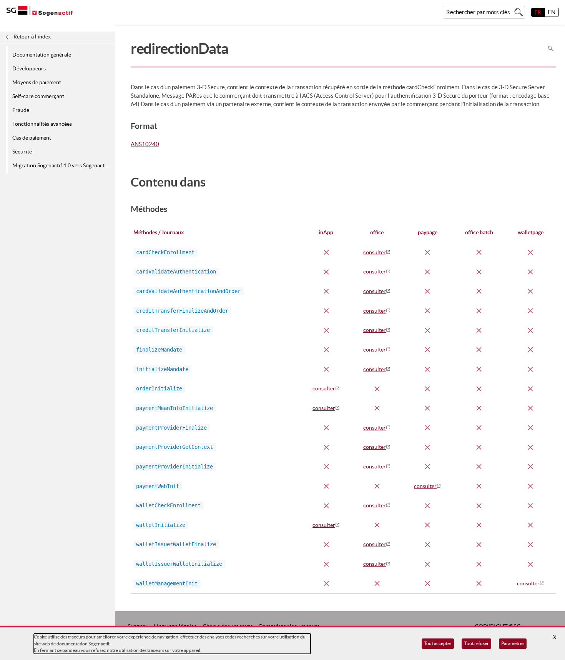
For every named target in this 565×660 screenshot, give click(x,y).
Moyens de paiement (36, 82)
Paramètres (512, 643)
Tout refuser (476, 643)
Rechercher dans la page (550, 48)
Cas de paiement (31, 138)
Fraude (20, 110)
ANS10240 (145, 144)
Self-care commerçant (38, 96)
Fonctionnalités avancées (42, 124)
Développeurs (29, 68)
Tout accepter (438, 643)
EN (551, 12)
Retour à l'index (32, 36)
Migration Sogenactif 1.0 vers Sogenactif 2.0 (62, 165)
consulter (374, 252)
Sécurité (22, 151)
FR (537, 12)
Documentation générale (41, 55)
